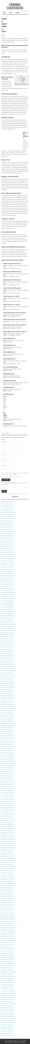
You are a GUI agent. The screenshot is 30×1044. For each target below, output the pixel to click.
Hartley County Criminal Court (8, 717)
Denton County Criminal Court (8, 628)
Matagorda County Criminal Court (8, 832)
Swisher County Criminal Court (8, 961)
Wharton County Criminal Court (8, 1008)
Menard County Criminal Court (8, 845)
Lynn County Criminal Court (7, 822)
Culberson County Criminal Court (8, 615)
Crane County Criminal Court (7, 609)
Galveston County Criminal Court (8, 676)
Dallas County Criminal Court (7, 620)
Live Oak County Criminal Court (8, 814)
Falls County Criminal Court (7, 653)
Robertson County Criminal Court (8, 917)
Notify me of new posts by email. (12, 476)
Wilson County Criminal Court (8, 1020)
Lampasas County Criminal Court (8, 799)
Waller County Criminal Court (8, 999)
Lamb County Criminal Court (7, 797)
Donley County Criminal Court (8, 636)
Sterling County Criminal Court (8, 955)
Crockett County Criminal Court (8, 611)
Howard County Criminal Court (8, 740)
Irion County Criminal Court (7, 748)
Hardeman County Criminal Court (8, 708)
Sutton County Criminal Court (8, 959)
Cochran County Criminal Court (8, 584)
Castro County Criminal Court (7, 573)
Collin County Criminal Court (7, 590)
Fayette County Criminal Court (8, 657)
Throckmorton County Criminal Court (9, 972)
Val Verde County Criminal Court (8, 991)
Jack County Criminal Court (7, 750)
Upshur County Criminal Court (8, 984)
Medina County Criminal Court (8, 843)
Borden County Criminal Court (8, 535)
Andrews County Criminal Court (8, 504)
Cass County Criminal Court (7, 571)
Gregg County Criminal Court (7, 693)
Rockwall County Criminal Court (8, 919)
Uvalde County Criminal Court (8, 989)
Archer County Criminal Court (8, 510)
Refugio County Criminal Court (8, 913)
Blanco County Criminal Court (8, 533)
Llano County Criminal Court (7, 816)
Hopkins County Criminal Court (8, 735)
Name (3, 454)
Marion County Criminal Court (8, 826)
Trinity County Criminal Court (8, 980)
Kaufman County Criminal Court (8, 771)
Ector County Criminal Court (7, 643)
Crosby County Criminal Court (8, 613)
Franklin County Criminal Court (8, 668)
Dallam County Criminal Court (8, 617)
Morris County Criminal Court (8, 862)
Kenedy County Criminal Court (8, 776)
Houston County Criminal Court (8, 738)
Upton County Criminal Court (7, 986)
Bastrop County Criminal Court (8, 523)
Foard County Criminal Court (7, 664)
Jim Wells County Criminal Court (8, 763)
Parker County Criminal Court (8, 887)
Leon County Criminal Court (7, 805)
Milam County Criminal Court (8, 849)
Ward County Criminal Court (7, 1001)
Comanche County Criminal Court (8, 598)
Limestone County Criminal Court (8, 809)
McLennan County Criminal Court (8, 839)
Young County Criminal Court (8, 1031)
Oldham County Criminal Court (8, 879)
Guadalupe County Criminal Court (8, 698)
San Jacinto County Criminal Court (8, 929)
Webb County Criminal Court (7, 1005)
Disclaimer (23, 1042)
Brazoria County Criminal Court (8, 541)
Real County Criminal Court (7, 906)
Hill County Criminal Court (7, 729)
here (7, 51)
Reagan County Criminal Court (8, 904)
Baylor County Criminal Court (8, 525)
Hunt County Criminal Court (7, 744)
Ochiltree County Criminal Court (8, 877)
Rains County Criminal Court (7, 900)
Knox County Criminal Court (7, 790)
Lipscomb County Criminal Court (8, 811)
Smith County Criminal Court (7, 946)
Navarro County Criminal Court (8, 868)
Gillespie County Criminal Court (8, 681)
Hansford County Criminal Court (8, 706)
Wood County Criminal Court (7, 1026)
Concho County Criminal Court (8, 601)
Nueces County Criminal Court (8, 875)
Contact (17, 13)
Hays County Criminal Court (7, 721)
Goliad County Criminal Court (8, 685)
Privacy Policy (16, 1042)
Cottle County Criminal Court (7, 607)
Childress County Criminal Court (8, 579)
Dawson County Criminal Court (8, 622)
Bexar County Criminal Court (7, 531)
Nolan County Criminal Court (7, 873)
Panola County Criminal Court (8, 885)
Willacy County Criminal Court (8, 1016)
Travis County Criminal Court (7, 978)
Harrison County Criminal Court (8, 714)
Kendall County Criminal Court (8, 773)
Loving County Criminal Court (8, 818)
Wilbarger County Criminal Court (8, 1014)
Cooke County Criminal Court (7, 603)
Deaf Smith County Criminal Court (8, 624)
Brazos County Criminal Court (8, 544)
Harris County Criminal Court (7, 712)
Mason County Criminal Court (8, 830)
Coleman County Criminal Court (8, 588)
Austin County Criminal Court (8, 516)
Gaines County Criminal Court (8, 674)
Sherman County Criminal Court (8, 944)
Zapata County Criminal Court (8, 1033)
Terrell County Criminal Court (8, 967)
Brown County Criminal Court (8, 552)
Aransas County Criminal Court (8, 508)
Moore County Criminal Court (8, 860)
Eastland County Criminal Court (8, 641)
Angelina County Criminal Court (8, 506)
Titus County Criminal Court (7, 974)
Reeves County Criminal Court (8, 911)
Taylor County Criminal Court (8, 965)
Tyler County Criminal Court (7, 982)
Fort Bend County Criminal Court (8, 666)
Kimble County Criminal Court (8, 782)
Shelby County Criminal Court (8, 942)
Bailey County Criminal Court (7, 518)
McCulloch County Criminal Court (8, 837)
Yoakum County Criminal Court (8, 1029)
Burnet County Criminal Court (8, 556)
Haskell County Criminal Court (8, 719)
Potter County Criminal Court (7, 896)
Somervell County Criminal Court (8, 948)
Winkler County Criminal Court (8, 1022)
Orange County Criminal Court (8, 881)
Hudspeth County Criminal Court (8, 742)
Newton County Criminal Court (8, 870)
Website (4, 465)
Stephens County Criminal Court (8, 953)
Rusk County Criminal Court (7, 923)
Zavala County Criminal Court (8, 1035)
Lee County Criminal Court (7, 803)
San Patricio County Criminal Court (9, 932)
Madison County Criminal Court (8, 824)
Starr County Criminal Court (7, 951)
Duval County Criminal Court (7, 638)
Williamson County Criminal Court (8, 1018)
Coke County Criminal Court (7, 586)
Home (4, 13)
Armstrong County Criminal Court (8, 512)
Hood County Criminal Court (7, 733)
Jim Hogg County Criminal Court (8, 761)
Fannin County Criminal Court (8, 655)
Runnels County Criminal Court (8, 921)
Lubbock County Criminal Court (8, 820)
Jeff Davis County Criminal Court (8, 757)
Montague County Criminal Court (8, 856)
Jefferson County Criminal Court (8, 759)
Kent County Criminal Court (7, 778)
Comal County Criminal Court (8, 596)
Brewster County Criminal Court (8, 546)
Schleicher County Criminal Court (8, 936)
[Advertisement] (18, 27)
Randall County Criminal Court (8, 902)
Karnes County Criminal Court (8, 769)
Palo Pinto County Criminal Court (8, 883)
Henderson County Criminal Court (8, 725)
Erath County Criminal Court (7, 651)
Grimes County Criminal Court (8, 695)
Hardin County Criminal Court (8, 710)
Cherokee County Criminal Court (8, 577)
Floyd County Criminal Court (7, 662)
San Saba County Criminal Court (8, 934)
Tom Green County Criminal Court (8, 976)
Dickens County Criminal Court (8, 632)
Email (3, 460)
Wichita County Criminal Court (8, 1012)
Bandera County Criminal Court (8, 520)
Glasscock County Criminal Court (8, 683)
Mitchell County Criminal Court (8, 854)
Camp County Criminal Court (7, 567)
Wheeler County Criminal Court (8, 1010)
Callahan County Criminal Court (8, 563)
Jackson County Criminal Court (8, 752)
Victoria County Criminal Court (8, 995)
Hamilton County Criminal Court (8, 704)
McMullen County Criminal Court (8, 841)
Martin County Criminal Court (8, 828)
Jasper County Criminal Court (7, 754)
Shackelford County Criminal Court (9, 940)
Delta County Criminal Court (7, 626)
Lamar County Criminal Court (8, 795)
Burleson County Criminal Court (8, 554)
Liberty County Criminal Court (8, 807)
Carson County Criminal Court (8, 569)
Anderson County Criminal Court (8, 501)
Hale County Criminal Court (7, 700)
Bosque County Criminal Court (8, 537)
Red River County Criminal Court (8, 908)
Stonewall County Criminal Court (8, 957)
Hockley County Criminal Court (8, 731)
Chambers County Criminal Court (8, 575)
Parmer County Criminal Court (8, 889)
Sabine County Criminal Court (8, 925)
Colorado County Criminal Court (8, 594)
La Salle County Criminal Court (8, 792)
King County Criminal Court (7, 784)
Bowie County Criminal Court (7, 539)
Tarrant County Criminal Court (8, 963)
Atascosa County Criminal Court (8, 514)
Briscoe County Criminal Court (8, 548)
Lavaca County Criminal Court (8, 801)
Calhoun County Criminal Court (8, 560)
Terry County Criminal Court (7, 970)
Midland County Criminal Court (8, 847)
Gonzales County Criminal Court (8, 687)
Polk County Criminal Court (7, 894)
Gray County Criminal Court (7, 689)
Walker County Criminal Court (8, 997)
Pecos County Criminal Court (7, 892)
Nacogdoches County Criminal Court (9, 866)
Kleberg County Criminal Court (8, 788)
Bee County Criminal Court (7, 527)
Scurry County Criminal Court (8, 938)
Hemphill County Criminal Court (8, 723)
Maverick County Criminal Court (8, 835)
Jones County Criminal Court (7, 767)
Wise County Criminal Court (7, 1024)
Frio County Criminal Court (7, 672)
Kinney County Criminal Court (8, 786)
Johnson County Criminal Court (8, 765)
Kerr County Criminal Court (7, 780)
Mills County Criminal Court (7, 851)
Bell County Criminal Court (7, 529)
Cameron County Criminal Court (8, 565)
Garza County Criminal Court (7, 679)
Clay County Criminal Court (7, 582)
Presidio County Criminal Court (8, 898)
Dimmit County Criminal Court (8, 634)
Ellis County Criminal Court (7, 649)
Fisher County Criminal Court (7, 660)
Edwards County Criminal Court (8, 645)
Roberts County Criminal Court (8, 915)
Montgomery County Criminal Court (9, 858)
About (10, 13)
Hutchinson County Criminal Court (8, 746)
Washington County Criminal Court (9, 1003)
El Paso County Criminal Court (8, 647)
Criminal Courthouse (15, 6)
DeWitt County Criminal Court (8, 630)
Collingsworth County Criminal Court (9, 592)
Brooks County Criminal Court (8, 550)
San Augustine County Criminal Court (9, 927)
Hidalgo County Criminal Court (8, 727)
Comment (4, 441)
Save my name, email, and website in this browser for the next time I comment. (15, 473)
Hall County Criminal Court (7, 702)
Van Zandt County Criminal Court (8, 993)
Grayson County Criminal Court (8, 691)
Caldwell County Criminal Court (8, 558)
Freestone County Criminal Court (8, 670)
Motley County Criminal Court (8, 864)
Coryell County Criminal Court (8, 605)
